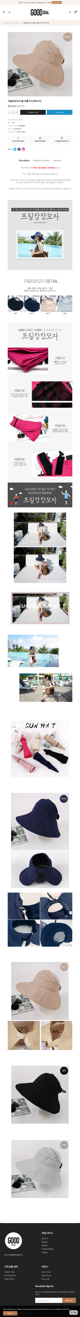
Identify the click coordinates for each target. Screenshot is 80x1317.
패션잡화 (21, 126)
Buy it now (59, 112)
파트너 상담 (45, 1279)
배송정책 (44, 1242)
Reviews (57, 160)
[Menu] (3, 12)
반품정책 (44, 1245)
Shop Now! (57, 2)
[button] (10, 12)
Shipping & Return (41, 160)
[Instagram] (13, 1259)
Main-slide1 (21, 132)
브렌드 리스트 (46, 1275)
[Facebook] (9, 1259)
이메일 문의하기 (9, 1279)
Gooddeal (17, 129)
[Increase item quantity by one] (17, 112)
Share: (10, 149)
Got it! (10, 1313)
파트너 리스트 (46, 1272)
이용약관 (44, 1252)
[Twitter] (5, 1259)
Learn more (66, 1309)
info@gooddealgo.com (15, 1255)
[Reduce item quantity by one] (9, 112)
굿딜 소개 (45, 1238)
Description (24, 160)
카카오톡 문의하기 (10, 1275)
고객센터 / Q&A (9, 1272)
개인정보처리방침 (47, 1249)
